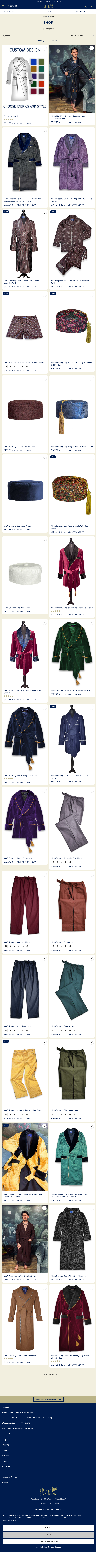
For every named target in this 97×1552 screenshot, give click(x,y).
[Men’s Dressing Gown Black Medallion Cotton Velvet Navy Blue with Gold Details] (25, 161)
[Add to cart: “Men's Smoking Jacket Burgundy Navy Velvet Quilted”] (44, 622)
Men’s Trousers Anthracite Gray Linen (66, 858)
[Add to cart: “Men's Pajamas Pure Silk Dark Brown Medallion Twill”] (91, 213)
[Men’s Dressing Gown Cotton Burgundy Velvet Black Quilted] (72, 1318)
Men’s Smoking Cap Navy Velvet (17, 526)
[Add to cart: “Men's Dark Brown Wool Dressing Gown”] (44, 1208)
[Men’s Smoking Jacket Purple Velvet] (25, 821)
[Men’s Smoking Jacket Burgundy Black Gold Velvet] (72, 570)
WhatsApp (80, 11)
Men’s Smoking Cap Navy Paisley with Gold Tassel (72, 446)
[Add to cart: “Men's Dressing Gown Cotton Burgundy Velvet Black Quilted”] (91, 1287)
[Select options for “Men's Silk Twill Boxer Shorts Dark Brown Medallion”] (44, 294)
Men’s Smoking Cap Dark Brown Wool (19, 446)
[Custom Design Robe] (25, 79)
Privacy (51, 1547)
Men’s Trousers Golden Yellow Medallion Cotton (23, 1110)
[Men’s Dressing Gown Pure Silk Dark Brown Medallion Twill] (25, 243)
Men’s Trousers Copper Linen (63, 942)
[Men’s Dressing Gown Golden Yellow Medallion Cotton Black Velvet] (25, 1157)
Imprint (58, 1547)
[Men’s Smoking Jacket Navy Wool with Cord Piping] (72, 738)
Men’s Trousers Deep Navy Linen (17, 1026)
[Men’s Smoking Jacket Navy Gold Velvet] (25, 738)
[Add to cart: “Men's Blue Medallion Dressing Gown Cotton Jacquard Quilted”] (91, 48)
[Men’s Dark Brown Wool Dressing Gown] (25, 1239)
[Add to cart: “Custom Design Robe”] (44, 48)
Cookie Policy (41, 1547)
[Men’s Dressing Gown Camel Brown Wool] (25, 1318)
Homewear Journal (9, 1477)
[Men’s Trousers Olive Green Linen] (72, 1073)
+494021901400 (26, 1412)
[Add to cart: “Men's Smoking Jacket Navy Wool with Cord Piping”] (91, 707)
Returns (5, 1450)
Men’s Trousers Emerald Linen (63, 1026)
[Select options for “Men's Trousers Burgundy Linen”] (44, 874)
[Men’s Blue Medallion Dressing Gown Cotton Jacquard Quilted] (72, 79)
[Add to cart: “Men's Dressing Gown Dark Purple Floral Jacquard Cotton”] (91, 131)
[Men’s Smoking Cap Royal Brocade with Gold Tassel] (72, 488)
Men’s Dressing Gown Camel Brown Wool (20, 1355)
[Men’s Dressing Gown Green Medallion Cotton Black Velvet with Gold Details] (72, 1157)
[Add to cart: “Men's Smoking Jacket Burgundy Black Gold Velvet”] (91, 540)
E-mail (49, 11)
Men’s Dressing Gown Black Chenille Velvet (68, 1276)
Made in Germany (9, 1472)
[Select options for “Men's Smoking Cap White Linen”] (44, 540)
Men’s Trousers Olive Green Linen (64, 1110)
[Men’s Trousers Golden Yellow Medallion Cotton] (25, 1073)
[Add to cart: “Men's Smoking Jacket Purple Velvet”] (44, 790)
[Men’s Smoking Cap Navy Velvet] (25, 488)
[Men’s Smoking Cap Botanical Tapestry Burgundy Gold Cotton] (72, 325)
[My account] (85, 6)
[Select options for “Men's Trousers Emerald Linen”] (91, 958)
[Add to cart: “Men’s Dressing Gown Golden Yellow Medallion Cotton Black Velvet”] (44, 1126)
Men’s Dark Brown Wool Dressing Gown (20, 1276)
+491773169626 (16, 1423)
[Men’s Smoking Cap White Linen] (25, 570)
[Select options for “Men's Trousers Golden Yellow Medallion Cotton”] (44, 1042)
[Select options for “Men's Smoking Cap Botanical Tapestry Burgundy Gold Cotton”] (91, 294)
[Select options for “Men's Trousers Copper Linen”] (91, 874)
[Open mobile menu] (3, 6)
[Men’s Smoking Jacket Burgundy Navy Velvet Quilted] (25, 653)
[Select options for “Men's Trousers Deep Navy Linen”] (44, 958)
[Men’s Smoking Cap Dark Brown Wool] (25, 409)
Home (45, 16)
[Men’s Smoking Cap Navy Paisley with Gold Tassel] (72, 409)
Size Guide (6, 1455)
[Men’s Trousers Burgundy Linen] (25, 905)
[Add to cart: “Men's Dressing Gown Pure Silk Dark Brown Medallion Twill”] (44, 213)
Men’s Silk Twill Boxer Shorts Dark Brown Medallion (24, 362)
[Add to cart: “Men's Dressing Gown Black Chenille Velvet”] (91, 1208)
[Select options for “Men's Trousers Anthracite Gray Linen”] (91, 790)
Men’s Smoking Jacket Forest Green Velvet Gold (70, 690)
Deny (48, 1535)
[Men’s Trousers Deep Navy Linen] (25, 989)
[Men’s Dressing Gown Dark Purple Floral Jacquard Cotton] (72, 161)
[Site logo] (48, 6)
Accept (48, 1528)
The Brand (6, 1466)
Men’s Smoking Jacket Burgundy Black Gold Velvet (72, 608)
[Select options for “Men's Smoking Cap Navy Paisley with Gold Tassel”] (91, 378)
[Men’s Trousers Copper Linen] (72, 905)
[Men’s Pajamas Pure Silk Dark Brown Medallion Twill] (72, 243)
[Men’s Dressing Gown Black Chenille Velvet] (72, 1239)
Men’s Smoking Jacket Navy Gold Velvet (20, 775)
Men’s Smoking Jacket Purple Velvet (19, 858)
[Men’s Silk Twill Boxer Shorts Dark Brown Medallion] (25, 325)
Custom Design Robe (12, 116)
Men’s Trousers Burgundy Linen (17, 942)
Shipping (5, 1445)
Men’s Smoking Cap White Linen (17, 608)
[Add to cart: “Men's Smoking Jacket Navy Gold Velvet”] (44, 707)
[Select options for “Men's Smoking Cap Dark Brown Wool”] (44, 378)
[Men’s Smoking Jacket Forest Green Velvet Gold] (72, 653)
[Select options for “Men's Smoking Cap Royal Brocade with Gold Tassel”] (91, 458)
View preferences (48, 1541)
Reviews (5, 1482)
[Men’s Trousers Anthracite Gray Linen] (72, 821)
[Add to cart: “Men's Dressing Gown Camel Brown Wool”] (44, 1287)
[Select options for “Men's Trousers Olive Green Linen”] (91, 1042)
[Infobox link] (48, 1499)
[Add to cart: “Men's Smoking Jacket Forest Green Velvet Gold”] (91, 622)
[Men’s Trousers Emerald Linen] (72, 989)
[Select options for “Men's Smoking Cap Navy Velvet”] (44, 458)
